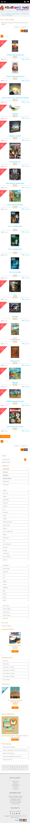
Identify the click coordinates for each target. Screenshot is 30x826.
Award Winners (6, 612)
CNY (4, 578)
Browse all (5, 618)
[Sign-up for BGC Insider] (19, 813)
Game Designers (7, 609)
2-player (5, 490)
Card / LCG (5, 493)
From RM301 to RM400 (9, 676)
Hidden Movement (7, 522)
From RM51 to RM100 (8, 667)
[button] (4, 643)
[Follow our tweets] (17, 813)
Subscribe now (15, 739)
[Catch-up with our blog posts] (15, 813)
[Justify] (26, 31)
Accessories (6, 484)
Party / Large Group (8, 531)
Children (5, 496)
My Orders (16, 784)
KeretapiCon (6, 565)
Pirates (4, 594)
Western (5, 560)
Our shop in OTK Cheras (16, 797)
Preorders (5, 472)
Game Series (6, 605)
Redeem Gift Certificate (8, 753)
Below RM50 (6, 664)
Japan (4, 590)
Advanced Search (6, 462)
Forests (5, 584)
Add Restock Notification (9, 747)
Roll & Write (6, 537)
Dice (4, 509)
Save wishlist (26, 59)
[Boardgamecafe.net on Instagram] (13, 813)
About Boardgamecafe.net (16, 796)
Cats (4, 575)
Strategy (5, 550)
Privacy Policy (16, 804)
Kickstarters (6, 475)
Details (15, 651)
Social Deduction (7, 544)
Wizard (4, 600)
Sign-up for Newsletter (15, 811)
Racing (4, 534)
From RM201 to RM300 (9, 673)
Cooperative (6, 499)
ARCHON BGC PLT (19, 816)
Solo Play (5, 547)
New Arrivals (6, 469)
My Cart (16, 782)
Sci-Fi (4, 541)
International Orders (16, 801)
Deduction (5, 503)
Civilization (5, 571)
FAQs (16, 787)
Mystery (5, 528)
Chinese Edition (6, 615)
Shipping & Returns (7, 759)
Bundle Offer (6, 481)
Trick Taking (6, 553)
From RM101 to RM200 (9, 670)
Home (2, 14)
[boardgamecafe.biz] (14, 8)
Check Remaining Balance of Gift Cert (12, 756)
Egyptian (5, 581)
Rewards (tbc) (16, 785)
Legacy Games (6, 525)
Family (4, 515)
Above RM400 (6, 679)
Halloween (5, 587)
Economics (5, 512)
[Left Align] (22, 31)
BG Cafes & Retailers (16, 802)
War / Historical (6, 556)
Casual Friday (6, 568)
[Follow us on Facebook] (10, 813)
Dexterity (5, 506)
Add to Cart (5, 59)
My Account (16, 781)
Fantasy (5, 518)
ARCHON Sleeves (7, 478)
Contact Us (16, 789)
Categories (8, 14)
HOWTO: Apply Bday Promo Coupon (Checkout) (15, 750)
